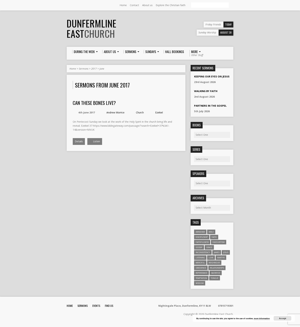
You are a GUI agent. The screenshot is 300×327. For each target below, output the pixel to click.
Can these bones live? (94, 102)
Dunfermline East (91, 28)
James (216, 252)
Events (96, 306)
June (101, 68)
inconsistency (203, 252)
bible (211, 231)
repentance (201, 273)
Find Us (109, 306)
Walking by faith (206, 91)
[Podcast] (68, 5)
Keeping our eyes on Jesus (212, 76)
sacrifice (215, 273)
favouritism (218, 242)
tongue (214, 278)
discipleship (202, 237)
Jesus (225, 252)
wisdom (200, 283)
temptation (201, 278)
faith (214, 237)
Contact (134, 5)
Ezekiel (159, 112)
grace (209, 247)
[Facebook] (73, 5)
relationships (217, 267)
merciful (200, 262)
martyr (221, 257)
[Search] (232, 5)
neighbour (214, 262)
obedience (201, 267)
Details (79, 141)
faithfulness (202, 242)
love (211, 257)
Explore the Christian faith (170, 5)
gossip (199, 247)
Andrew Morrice (115, 112)
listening (200, 257)
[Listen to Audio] (220, 82)
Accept (282, 318)
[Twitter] (78, 5)
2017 (94, 68)
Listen (96, 141)
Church (140, 112)
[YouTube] (82, 5)
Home (123, 5)
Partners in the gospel (210, 105)
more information (262, 318)
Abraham (200, 231)
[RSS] (68, 315)
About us (147, 5)
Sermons (83, 68)
